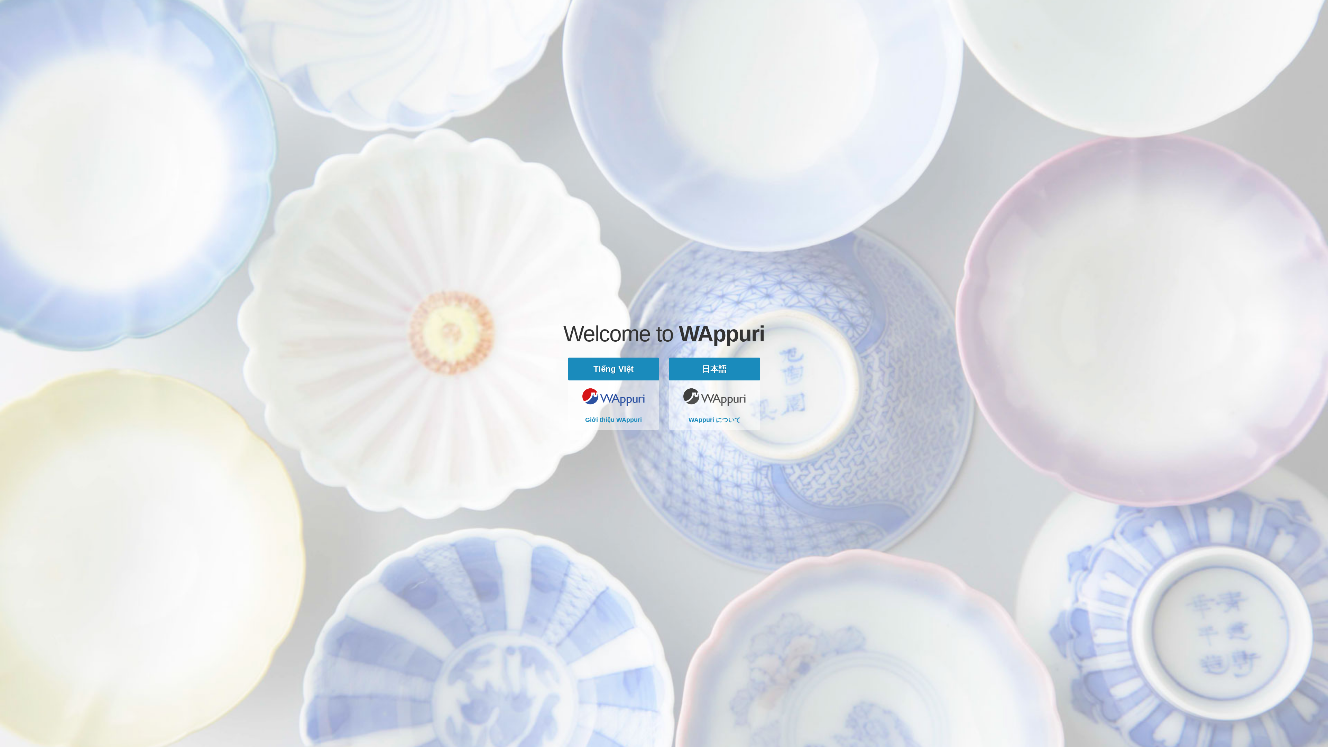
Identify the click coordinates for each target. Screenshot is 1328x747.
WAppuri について (715, 419)
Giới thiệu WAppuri (613, 419)
